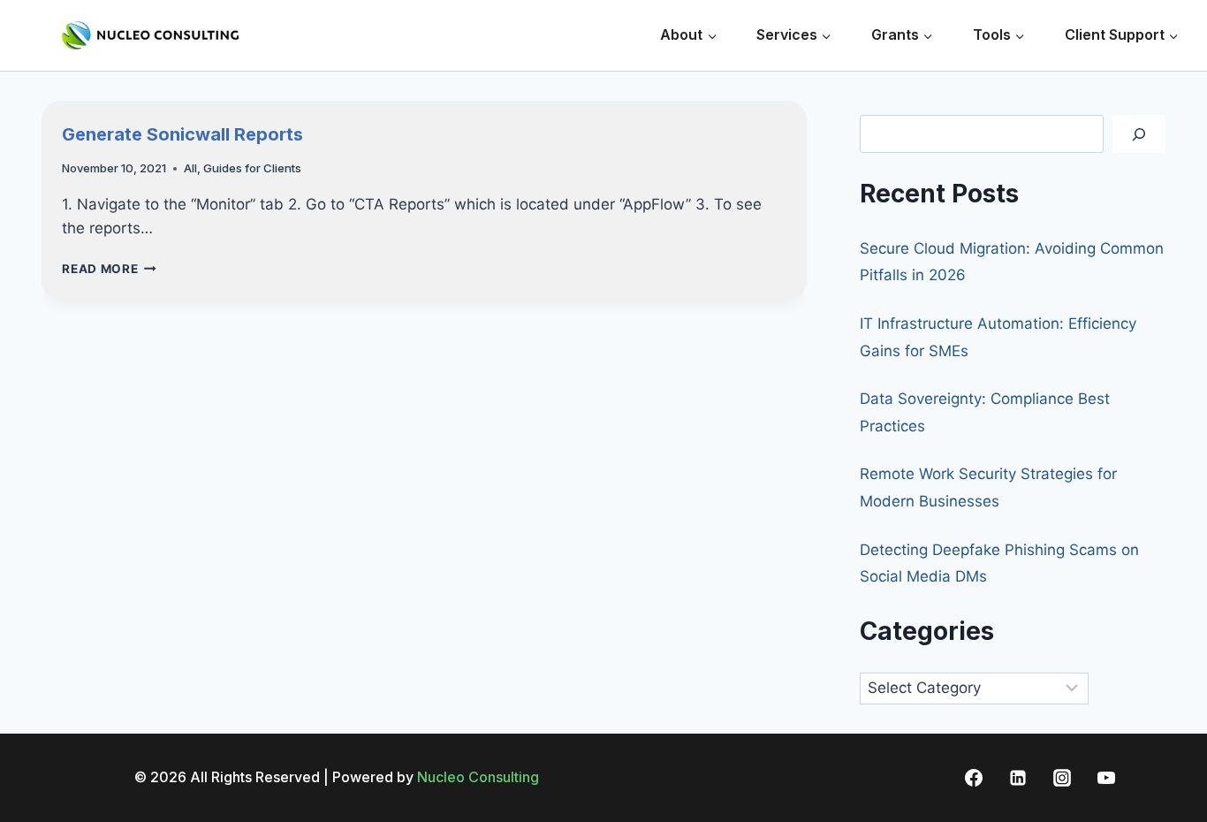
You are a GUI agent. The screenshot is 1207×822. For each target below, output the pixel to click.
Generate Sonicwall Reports (182, 134)
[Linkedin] (1018, 777)
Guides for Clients (252, 168)
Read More (109, 269)
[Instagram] (1062, 777)
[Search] (1138, 134)
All (190, 168)
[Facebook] (973, 777)
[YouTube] (1106, 777)
